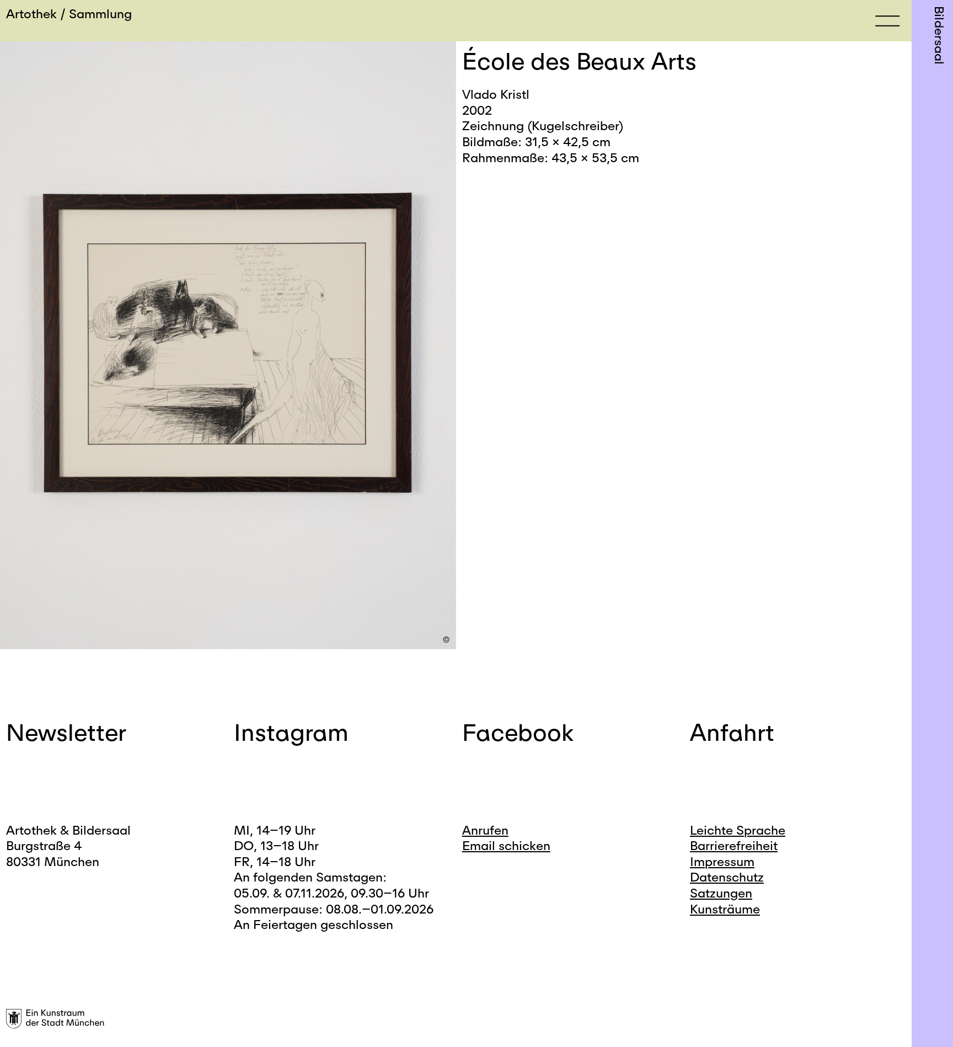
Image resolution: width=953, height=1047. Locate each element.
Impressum (722, 861)
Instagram (291, 732)
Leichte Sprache (737, 829)
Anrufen (485, 829)
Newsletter (66, 732)
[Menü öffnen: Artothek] (887, 20)
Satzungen (721, 892)
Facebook (518, 732)
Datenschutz (727, 876)
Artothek (31, 13)
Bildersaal (939, 35)
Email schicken (506, 845)
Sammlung (100, 13)
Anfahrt (732, 732)
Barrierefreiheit (734, 845)
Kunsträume (725, 908)
